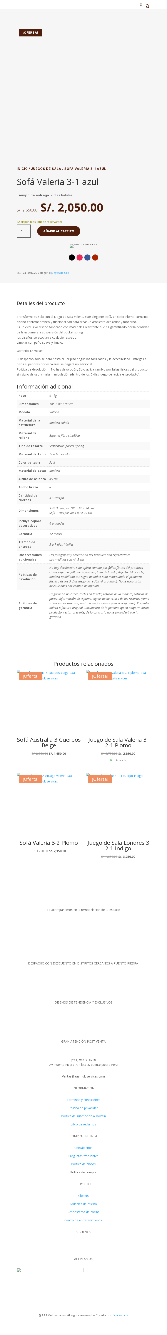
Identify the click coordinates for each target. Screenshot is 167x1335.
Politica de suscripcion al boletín (83, 1116)
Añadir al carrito (58, 231)
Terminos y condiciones (83, 1100)
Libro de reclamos (83, 1124)
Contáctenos (83, 1148)
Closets (83, 1196)
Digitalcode (120, 1315)
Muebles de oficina (83, 1204)
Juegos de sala (46, 169)
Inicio (22, 169)
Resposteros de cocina (83, 1212)
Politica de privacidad (83, 1108)
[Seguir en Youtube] (95, 257)
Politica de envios (83, 1164)
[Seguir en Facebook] (87, 257)
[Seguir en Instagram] (80, 257)
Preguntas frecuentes (83, 1156)
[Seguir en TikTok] (72, 257)
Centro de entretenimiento (83, 1220)
